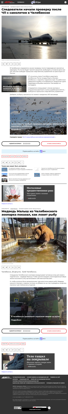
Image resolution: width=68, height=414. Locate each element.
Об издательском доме (19, 377)
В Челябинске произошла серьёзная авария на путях (35, 317)
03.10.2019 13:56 (5, 6)
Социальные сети (24, 379)
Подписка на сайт (55, 377)
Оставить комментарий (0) (54, 143)
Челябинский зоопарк (7, 263)
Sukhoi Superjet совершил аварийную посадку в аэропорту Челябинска (51, 174)
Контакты (15, 379)
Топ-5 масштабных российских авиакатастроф (38, 137)
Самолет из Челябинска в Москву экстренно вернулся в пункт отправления (53, 169)
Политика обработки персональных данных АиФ (26, 381)
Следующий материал (35, 409)
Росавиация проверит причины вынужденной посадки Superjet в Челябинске (20, 169)
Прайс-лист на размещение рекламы (40, 379)
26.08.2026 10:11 (5, 208)
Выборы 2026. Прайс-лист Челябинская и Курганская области (29, 383)
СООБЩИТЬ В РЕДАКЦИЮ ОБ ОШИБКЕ (56, 383)
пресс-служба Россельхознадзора (11, 60)
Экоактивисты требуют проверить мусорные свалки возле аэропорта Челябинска (38, 125)
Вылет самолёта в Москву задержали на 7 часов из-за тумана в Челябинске (19, 179)
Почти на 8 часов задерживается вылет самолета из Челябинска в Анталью (19, 174)
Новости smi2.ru (7, 203)
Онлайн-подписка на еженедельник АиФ (38, 377)
